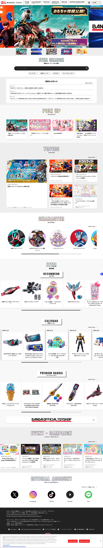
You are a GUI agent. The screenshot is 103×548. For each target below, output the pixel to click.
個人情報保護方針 (81, 529)
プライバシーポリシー (47, 521)
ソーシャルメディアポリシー (66, 529)
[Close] (100, 540)
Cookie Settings (73, 541)
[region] (51, 541)
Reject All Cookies (84, 541)
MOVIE (64, 2)
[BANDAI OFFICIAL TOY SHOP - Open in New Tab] (51, 419)
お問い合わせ (92, 529)
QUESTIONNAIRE (77, 2)
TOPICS (46, 2)
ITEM (27, 2)
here (4, 537)
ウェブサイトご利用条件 (50, 529)
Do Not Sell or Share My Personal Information (31, 529)
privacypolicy (14, 529)
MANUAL (55, 2)
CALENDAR (36, 2)
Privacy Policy (6, 545)
